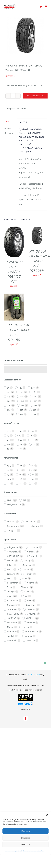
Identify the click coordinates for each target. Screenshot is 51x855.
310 (8, 414)
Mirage (10, 627)
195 (35, 396)
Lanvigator (12, 623)
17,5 (9, 479)
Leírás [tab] (6, 122)
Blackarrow (12, 600)
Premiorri (11, 631)
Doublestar (34, 556)
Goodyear (27, 565)
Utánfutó (11, 521)
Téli (24, 500)
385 (34, 414)
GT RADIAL (12, 609)
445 (20, 387)
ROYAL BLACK (31, 631)
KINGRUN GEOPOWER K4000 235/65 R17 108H (40, 261)
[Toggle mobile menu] (46, 6)
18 (21, 479)
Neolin (10, 578)
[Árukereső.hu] (25, 704)
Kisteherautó (30, 521)
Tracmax (25, 587)
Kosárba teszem (35, 96)
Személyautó (13, 526)
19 (33, 479)
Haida (10, 569)
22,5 (21, 483)
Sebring (30, 583)
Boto (29, 600)
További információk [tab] (9, 131)
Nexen (26, 627)
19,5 (9, 466)
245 (22, 405)
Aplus (10, 596)
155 (21, 392)
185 (22, 396)
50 (21, 440)
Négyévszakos (14, 505)
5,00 (33, 387)
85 (21, 431)
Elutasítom (25, 838)
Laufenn (25, 569)
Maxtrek (31, 623)
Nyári (9, 500)
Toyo (9, 587)
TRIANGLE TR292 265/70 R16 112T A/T (15, 271)
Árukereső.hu (25, 709)
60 (8, 444)
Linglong (11, 574)
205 (9, 401)
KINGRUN (30, 618)
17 (33, 474)
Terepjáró (11, 530)
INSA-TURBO (13, 614)
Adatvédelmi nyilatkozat (13, 851)
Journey (32, 614)
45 (8, 440)
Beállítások (25, 845)
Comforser (33, 547)
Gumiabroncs (21, 108)
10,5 (9, 431)
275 (21, 410)
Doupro (10, 560)
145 (8, 392)
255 (35, 405)
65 (21, 444)
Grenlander (31, 605)
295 (34, 410)
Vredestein (12, 640)
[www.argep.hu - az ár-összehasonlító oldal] (25, 696)
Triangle (10, 592)
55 (33, 440)
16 (20, 474)
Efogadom (25, 831)
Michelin (28, 574)
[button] (47, 815)
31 (8, 387)
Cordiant (31, 552)
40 (31, 435)
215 (22, 401)
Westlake (30, 640)
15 (8, 435)
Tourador (28, 636)
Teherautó (34, 526)
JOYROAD (11, 618)
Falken (10, 565)
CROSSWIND (13, 556)
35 (20, 435)
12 (8, 470)
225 (35, 401)
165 (34, 392)
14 (33, 431)
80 (20, 449)
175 (8, 396)
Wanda (27, 592)
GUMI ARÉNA (34, 675)
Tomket (10, 636)
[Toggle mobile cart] (41, 6)
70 (34, 444)
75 (8, 449)
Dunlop (27, 560)
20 (8, 483)
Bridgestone (12, 547)
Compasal (12, 605)
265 (9, 410)
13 (20, 470)
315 (21, 414)
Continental (12, 552)
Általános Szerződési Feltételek (34, 851)
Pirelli (24, 578)
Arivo (25, 596)
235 (8, 405)
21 (21, 466)
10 (32, 466)
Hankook (31, 609)
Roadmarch (12, 583)
